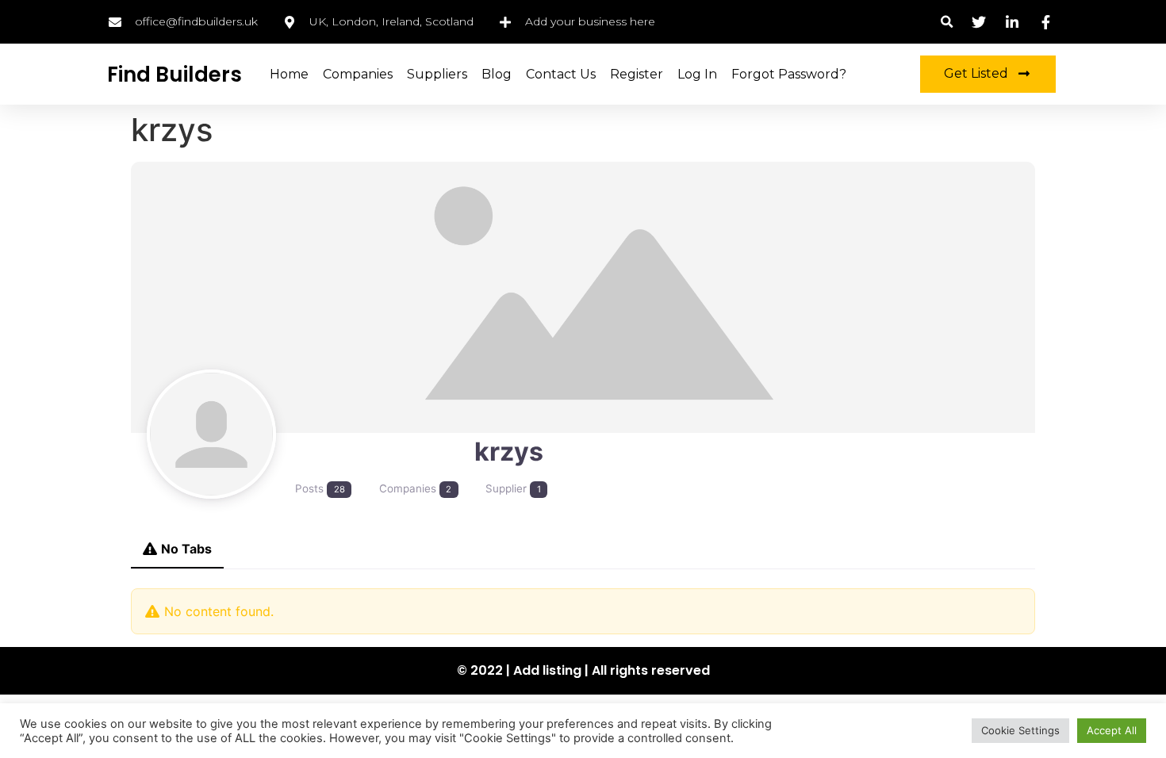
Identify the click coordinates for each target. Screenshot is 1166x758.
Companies (358, 74)
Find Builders (174, 74)
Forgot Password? (788, 74)
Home (289, 74)
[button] (946, 22)
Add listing (547, 670)
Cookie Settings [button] (1020, 730)
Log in (697, 74)
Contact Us (561, 74)
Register (636, 74)
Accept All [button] (1112, 730)
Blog (496, 74)
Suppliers (437, 74)
